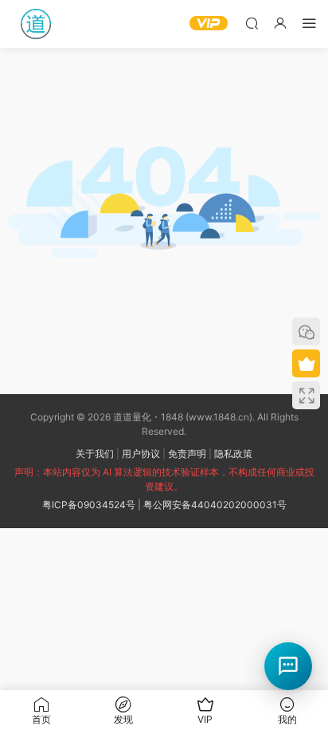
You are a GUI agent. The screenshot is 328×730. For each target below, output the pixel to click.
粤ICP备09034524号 (88, 505)
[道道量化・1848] (36, 24)
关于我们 (95, 454)
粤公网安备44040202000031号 (215, 505)
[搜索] (251, 22)
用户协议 (141, 454)
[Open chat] (288, 666)
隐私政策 (233, 454)
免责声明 (187, 454)
